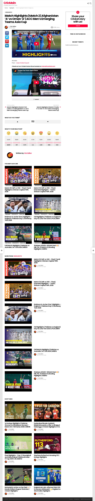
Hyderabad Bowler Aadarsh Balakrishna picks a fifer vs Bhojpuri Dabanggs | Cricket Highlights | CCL (47, 425)
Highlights (8, 185)
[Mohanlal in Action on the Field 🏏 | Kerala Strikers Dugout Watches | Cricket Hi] (18, 475)
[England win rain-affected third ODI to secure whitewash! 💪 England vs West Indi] (47, 475)
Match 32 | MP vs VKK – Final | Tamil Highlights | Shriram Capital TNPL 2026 (18, 190)
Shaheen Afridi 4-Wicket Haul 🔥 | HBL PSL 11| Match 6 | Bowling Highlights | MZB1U (46, 247)
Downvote (48, 122)
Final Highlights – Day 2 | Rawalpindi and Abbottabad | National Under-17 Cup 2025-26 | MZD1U (18, 457)
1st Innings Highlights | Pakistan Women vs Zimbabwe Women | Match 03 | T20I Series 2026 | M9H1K (17, 425)
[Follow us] (88, 3)
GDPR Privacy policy (85, 499)
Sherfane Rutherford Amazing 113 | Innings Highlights (46, 456)
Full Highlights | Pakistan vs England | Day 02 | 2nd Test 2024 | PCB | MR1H (47, 218)
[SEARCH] (90, 3)
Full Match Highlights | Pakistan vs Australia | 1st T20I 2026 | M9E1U (17, 246)
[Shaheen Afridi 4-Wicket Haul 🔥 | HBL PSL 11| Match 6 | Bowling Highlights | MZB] (47, 233)
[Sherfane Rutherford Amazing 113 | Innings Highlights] (47, 443)
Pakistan (21, 214)
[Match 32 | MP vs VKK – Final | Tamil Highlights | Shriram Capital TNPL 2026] (18, 176)
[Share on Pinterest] (7, 41)
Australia (8, 243)
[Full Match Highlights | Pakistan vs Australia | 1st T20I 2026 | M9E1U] (18, 233)
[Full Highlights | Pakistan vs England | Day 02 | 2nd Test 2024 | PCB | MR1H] (47, 205)
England (7, 214)
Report (37, 99)
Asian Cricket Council (22, 63)
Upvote (17, 122)
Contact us (76, 499)
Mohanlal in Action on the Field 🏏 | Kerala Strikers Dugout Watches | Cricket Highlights (17, 489)
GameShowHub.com (48, 66)
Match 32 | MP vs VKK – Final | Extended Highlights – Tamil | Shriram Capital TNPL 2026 (45, 190)
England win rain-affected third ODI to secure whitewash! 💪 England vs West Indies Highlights (47, 489)
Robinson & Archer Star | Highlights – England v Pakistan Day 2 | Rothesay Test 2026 (18, 218)
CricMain (10, 3)
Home (71, 499)
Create (78, 26)
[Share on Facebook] (7, 33)
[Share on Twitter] (7, 37)
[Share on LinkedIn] (7, 45)
